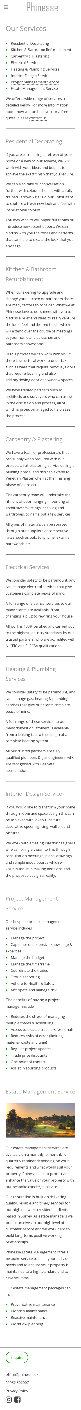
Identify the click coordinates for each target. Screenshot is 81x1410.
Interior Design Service (30, 75)
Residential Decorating (30, 43)
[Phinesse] (40, 6)
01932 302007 (17, 1382)
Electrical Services (25, 62)
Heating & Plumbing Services (35, 69)
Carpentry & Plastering (30, 56)
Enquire (16, 1357)
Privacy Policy (17, 1390)
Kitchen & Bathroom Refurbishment (41, 49)
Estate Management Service (34, 88)
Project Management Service (35, 82)
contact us (38, 117)
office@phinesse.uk (22, 1374)
